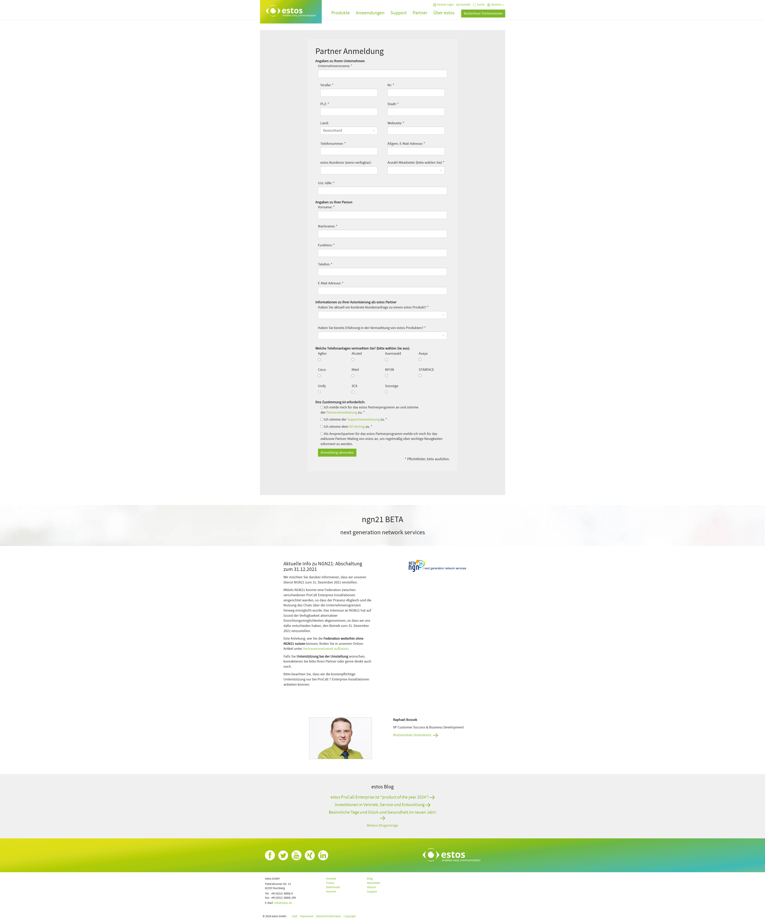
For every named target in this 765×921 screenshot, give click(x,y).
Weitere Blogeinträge (382, 825)
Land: (324, 123)
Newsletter (373, 883)
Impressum (306, 916)
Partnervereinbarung (341, 412)
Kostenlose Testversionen (483, 13)
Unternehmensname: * (335, 66)
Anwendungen (370, 13)
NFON (389, 369)
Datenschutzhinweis (328, 916)
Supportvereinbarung (363, 419)
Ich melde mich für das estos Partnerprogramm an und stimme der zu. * (369, 410)
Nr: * (390, 85)
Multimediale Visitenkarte (412, 735)
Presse (330, 883)
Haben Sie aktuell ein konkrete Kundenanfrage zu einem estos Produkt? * (373, 307)
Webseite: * (395, 123)
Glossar (371, 887)
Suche (480, 5)
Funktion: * (326, 245)
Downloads (333, 887)
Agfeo (322, 353)
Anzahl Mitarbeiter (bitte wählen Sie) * (415, 162)
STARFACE (426, 369)
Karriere (331, 892)
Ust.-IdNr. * (326, 183)
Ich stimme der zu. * (355, 419)
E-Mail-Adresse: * (330, 283)
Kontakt (465, 5)
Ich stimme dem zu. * (347, 426)
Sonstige (391, 386)
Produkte (340, 13)
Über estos (443, 13)
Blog (370, 879)
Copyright (349, 916)
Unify (322, 386)
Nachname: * (327, 226)
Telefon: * (325, 264)
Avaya (423, 353)
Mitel (355, 369)
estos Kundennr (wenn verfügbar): (345, 162)
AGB (294, 916)
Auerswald (393, 353)
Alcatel (357, 353)
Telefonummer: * (333, 143)
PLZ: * (324, 104)
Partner (420, 13)
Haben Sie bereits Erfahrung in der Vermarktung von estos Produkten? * (372, 328)
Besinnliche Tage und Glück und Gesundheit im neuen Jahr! (382, 812)
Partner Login (445, 5)
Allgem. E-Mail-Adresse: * (406, 143)
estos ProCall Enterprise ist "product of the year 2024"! (380, 797)
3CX (354, 386)
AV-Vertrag (357, 426)
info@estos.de (283, 903)
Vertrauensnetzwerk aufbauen (325, 648)
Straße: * (326, 85)
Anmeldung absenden (337, 452)
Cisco (322, 369)
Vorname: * (326, 207)
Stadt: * (393, 104)
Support (398, 13)
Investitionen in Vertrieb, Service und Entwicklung (380, 805)
